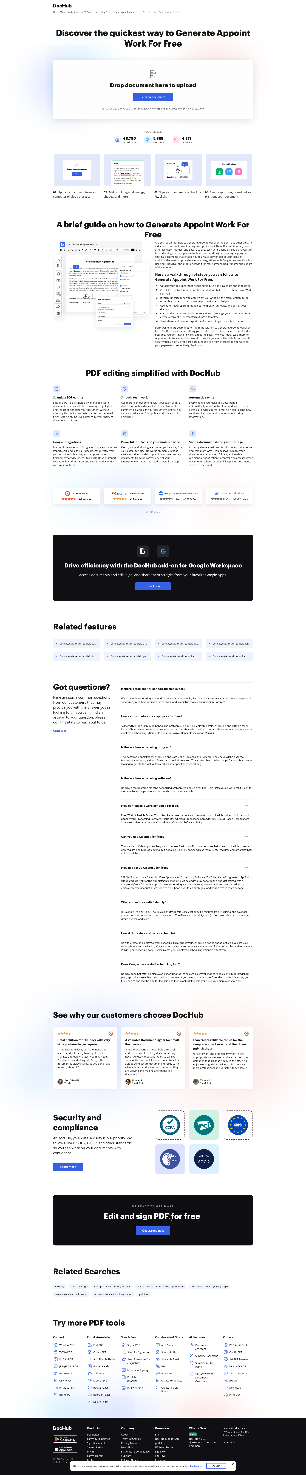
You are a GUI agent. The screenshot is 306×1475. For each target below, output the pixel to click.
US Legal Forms (164, 1447)
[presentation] (153, 89)
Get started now (153, 1231)
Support (126, 1455)
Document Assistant (201, 1346)
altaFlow (160, 1455)
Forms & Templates (98, 1438)
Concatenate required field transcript (80, 656)
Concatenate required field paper (130, 656)
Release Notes (129, 1460)
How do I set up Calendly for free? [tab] (144, 867)
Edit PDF (98, 1345)
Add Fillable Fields (104, 1359)
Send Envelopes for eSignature (138, 1361)
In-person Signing (137, 1370)
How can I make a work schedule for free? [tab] (150, 805)
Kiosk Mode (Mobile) (134, 1379)
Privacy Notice (129, 1443)
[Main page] (62, 6)
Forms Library (95, 1455)
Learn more (68, 1167)
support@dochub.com (234, 1428)
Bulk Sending (135, 1388)
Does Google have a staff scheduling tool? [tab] (150, 964)
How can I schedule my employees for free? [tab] (151, 716)
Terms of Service (131, 1438)
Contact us (59, 730)
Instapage (161, 1460)
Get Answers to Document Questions (204, 1377)
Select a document (153, 97)
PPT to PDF (65, 1373)
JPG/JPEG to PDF (68, 1366)
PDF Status (167, 1373)
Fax (163, 1366)
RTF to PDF (65, 1394)
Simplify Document (206, 1356)
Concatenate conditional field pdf (181, 656)
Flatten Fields (101, 1366)
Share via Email (170, 1359)
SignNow (160, 1451)
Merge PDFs (100, 1380)
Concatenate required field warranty (80, 643)
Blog (157, 1434)
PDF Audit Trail (238, 1345)
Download (235, 1387)
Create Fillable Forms (169, 1389)
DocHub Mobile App (167, 1438)
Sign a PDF (133, 1345)
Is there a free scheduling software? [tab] (146, 778)
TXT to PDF (65, 1352)
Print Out (234, 1394)
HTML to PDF (66, 1387)
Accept (216, 1466)
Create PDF (99, 1352)
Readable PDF (237, 1366)
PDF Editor (93, 1434)
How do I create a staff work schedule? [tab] (148, 933)
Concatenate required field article (130, 643)
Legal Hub (127, 1447)
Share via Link (169, 1352)
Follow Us (231, 1442)
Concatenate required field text (180, 643)
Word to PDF (66, 1345)
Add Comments (170, 1345)
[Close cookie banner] (233, 1464)
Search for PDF (238, 1373)
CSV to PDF (65, 1380)
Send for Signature (138, 1352)
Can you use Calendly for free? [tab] (142, 836)
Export (233, 1380)
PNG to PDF (66, 1359)
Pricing (91, 1451)
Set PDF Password (239, 1359)
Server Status (95, 1447)
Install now (153, 586)
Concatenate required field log (230, 643)
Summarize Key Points (204, 1364)
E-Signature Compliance (135, 1451)
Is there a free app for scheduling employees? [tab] (153, 689)
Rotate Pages (101, 1387)
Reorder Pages (101, 1394)
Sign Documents (96, 1443)
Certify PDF (235, 1352)
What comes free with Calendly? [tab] (143, 902)
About (124, 1434)
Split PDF (98, 1373)
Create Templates (171, 1380)
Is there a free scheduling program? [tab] (146, 747)
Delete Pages (101, 1401)
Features (92, 1460)
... (194, 1466)
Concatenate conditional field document (232, 656)
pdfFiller (160, 1443)
